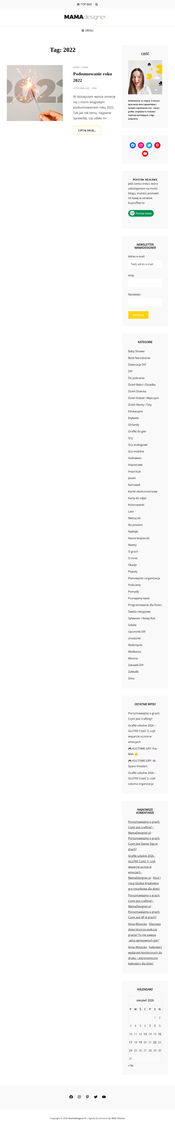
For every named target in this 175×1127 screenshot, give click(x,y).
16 (159, 1034)
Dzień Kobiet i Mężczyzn (143, 398)
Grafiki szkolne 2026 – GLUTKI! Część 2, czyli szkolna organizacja (142, 778)
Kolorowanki (136, 505)
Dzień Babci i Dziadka (142, 385)
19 (140, 1042)
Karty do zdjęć (137, 498)
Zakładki (133, 672)
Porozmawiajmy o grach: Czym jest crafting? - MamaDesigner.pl (144, 827)
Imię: (131, 275)
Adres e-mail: (136, 256)
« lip (130, 1065)
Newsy (76, 67)
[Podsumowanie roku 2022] (35, 93)
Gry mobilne (136, 451)
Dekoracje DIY (137, 364)
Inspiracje (134, 471)
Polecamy (134, 585)
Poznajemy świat (139, 598)
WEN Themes (118, 1118)
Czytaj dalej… (89, 132)
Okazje (132, 565)
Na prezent (135, 525)
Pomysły (133, 591)
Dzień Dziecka (137, 391)
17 (130, 1042)
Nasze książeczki (138, 538)
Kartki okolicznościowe (142, 491)
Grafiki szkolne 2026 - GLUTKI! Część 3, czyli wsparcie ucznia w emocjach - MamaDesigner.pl (141, 867)
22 (154, 1042)
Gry (130, 438)
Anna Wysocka (137, 924)
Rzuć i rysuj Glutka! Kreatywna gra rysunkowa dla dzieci (144, 883)
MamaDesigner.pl (77, 1118)
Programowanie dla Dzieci (145, 605)
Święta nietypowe (139, 611)
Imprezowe (135, 465)
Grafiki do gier (137, 431)
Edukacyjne (135, 411)
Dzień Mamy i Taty (140, 405)
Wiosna (133, 658)
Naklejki (133, 531)
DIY (130, 371)
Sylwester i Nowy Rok (141, 618)
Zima (131, 678)
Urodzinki (134, 638)
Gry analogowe (137, 445)
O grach (133, 551)
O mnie (84, 67)
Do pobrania (136, 378)
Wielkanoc (134, 652)
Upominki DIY (137, 632)
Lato (131, 511)
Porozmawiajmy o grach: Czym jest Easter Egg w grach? (144, 843)
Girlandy (133, 425)
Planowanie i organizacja (144, 578)
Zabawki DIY (136, 665)
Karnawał (134, 485)
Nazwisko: (134, 294)
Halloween (135, 458)
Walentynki (135, 645)
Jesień (132, 478)
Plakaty (132, 571)
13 (145, 1034)
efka (94, 88)
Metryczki (134, 518)
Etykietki (133, 418)
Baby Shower (136, 351)
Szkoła (132, 625)
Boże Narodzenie (139, 358)
